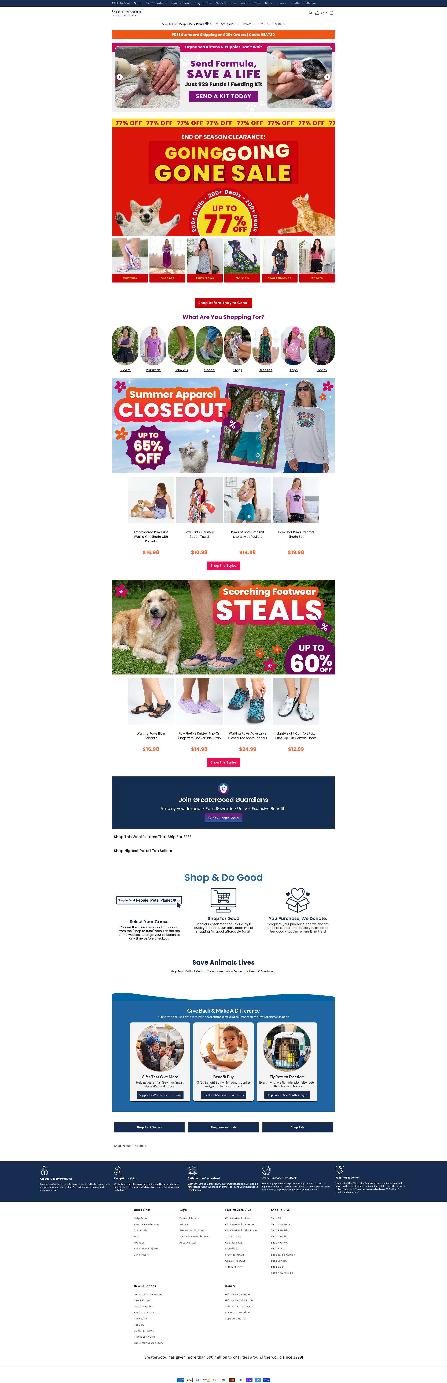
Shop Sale (298, 1127)
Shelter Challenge (303, 3)
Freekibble (232, 1248)
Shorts (317, 278)
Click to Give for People (239, 1224)
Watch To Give (251, 3)
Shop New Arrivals (223, 1127)
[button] (311, 13)
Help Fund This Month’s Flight (286, 1095)
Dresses (167, 278)
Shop (137, 3)
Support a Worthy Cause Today (160, 1095)
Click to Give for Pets (238, 1218)
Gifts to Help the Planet (239, 1300)
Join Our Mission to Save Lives (223, 1095)
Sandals (130, 278)
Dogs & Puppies (143, 1306)
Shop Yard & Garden (283, 1254)
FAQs (137, 1236)
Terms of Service (189, 1218)
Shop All (276, 1218)
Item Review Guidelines (193, 1236)
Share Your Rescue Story (148, 1342)
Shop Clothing (279, 1236)
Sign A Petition (234, 1266)
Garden (242, 278)
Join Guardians (156, 3)
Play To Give (203, 3)
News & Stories (226, 3)
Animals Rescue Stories (148, 1294)
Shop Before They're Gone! (223, 302)
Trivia (268, 3)
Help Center (141, 1218)
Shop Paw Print (280, 1230)
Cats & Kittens (142, 1300)
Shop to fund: (183, 24)
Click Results (142, 1254)
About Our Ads (188, 1242)
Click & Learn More (223, 818)
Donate (281, 3)
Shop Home (278, 1248)
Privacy (184, 1224)
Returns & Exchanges (146, 1224)
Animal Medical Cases (238, 1306)
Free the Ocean (234, 1254)
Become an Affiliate (146, 1248)
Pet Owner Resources (147, 1312)
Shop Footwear (280, 1242)
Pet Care (139, 1324)
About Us (139, 1242)
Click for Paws (233, 1242)
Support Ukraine (235, 1318)
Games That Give (235, 1260)
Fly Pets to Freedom (237, 1312)
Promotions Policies (191, 1230)
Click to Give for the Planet (241, 1230)
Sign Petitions (180, 3)
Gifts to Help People (237, 1294)
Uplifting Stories (144, 1330)
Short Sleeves (280, 278)
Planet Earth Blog (144, 1336)
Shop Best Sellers (149, 1127)
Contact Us (140, 1230)
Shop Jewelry (279, 1260)
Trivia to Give (233, 1236)
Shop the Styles (224, 565)
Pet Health (140, 1318)
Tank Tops (205, 278)
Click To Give (121, 3)
